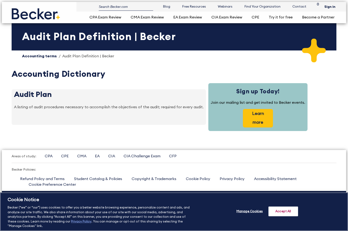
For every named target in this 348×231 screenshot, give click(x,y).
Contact (299, 6)
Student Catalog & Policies (98, 179)
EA (97, 156)
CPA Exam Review (105, 17)
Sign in (329, 7)
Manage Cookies (249, 211)
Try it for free (281, 17)
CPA (49, 156)
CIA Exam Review (226, 17)
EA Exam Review (187, 17)
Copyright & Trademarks (154, 179)
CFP (173, 156)
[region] (174, 211)
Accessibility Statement (275, 179)
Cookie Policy (198, 179)
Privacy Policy (232, 179)
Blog (166, 6)
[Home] (36, 12)
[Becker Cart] (316, 7)
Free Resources (194, 6)
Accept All (283, 211)
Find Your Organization (262, 6)
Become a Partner (318, 17)
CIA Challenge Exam (142, 156)
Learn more (258, 117)
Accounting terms (39, 56)
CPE (255, 17)
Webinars (225, 6)
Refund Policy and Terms (42, 179)
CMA (81, 156)
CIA (111, 156)
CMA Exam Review (147, 17)
